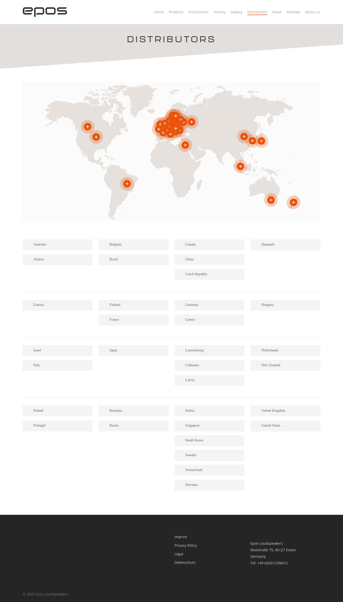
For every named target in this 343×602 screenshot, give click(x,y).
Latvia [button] (189, 380)
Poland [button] (38, 410)
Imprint (181, 536)
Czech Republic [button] (196, 274)
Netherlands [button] (269, 350)
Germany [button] (191, 305)
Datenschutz (185, 562)
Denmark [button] (267, 244)
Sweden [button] (190, 455)
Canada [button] (190, 244)
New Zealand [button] (270, 365)
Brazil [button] (113, 259)
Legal (179, 553)
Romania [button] (115, 410)
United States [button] (270, 425)
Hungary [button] (267, 305)
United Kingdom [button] (273, 410)
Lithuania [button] (192, 365)
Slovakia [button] (191, 485)
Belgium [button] (115, 244)
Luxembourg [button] (194, 350)
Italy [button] (36, 365)
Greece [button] (190, 319)
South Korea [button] (194, 440)
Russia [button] (114, 425)
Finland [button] (114, 305)
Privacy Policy (186, 545)
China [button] (189, 259)
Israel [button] (37, 350)
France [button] (114, 319)
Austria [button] (38, 259)
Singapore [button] (192, 425)
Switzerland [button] (193, 470)
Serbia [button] (189, 410)
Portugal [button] (39, 425)
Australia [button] (39, 244)
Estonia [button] (38, 305)
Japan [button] (113, 350)
